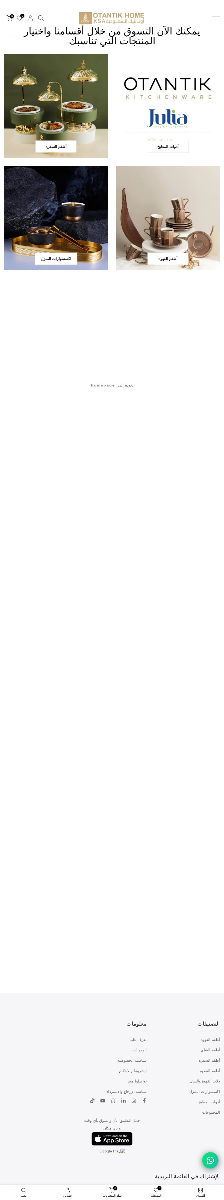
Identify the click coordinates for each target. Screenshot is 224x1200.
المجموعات (211, 1112)
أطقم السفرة (209, 1060)
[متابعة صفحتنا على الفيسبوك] (144, 1101)
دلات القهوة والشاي (204, 1081)
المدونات (140, 1050)
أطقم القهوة (210, 1039)
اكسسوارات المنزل (204, 1091)
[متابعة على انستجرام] (133, 1101)
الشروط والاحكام (133, 1071)
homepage (103, 385)
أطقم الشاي (210, 1050)
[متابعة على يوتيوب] (102, 1101)
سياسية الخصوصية (132, 1060)
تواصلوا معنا (137, 1081)
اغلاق (212, 2)
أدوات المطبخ (209, 1102)
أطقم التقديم (210, 1071)
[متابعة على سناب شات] (113, 1101)
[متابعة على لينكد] (123, 1101)
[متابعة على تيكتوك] (92, 1101)
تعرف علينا (138, 1039)
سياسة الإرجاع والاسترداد (127, 1091)
